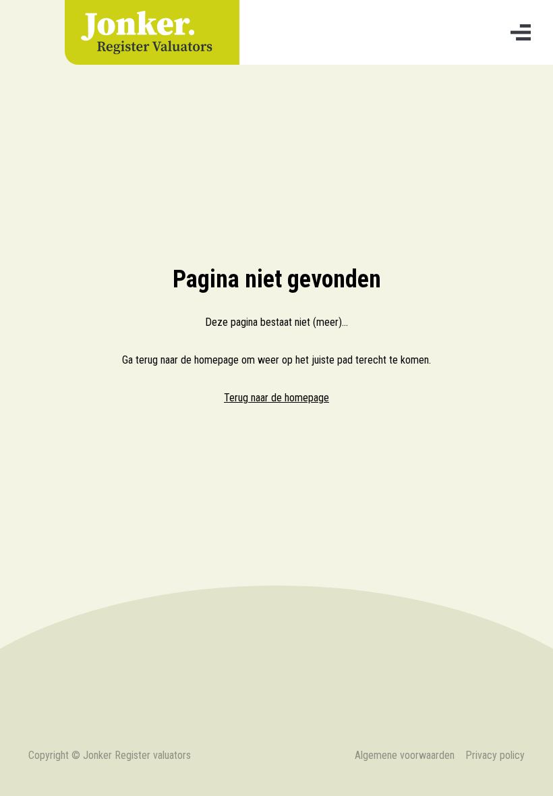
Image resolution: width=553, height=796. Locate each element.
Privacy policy (495, 755)
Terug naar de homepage (276, 397)
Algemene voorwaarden (405, 755)
